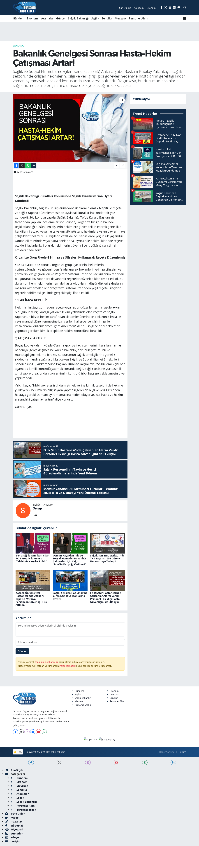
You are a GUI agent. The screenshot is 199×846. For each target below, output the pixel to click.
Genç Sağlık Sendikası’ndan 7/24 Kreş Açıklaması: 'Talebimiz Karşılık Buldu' (32, 558)
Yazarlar (16, 821)
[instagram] (88, 762)
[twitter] (59, 762)
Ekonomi (33, 18)
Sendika (107, 18)
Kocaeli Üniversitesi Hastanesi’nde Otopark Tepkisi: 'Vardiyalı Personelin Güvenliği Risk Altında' (31, 599)
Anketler (17, 833)
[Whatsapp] (44, 731)
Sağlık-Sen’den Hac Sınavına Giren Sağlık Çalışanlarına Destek (70, 596)
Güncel (60, 18)
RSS (19, 751)
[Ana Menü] (184, 18)
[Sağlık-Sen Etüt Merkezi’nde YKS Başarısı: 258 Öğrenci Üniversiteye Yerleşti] (107, 542)
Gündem (18, 18)
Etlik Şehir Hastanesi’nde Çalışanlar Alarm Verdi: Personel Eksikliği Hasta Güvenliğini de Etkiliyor (105, 597)
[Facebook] (15, 731)
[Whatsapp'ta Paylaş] (28, 165)
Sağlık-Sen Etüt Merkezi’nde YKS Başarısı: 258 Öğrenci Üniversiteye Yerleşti (107, 558)
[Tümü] (181, 99)
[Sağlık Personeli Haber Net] (24, 7)
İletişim (15, 841)
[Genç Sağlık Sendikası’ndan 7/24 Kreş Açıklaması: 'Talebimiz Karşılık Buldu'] (33, 542)
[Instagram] (27, 731)
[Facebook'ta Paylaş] (16, 165)
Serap (37, 508)
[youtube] (116, 762)
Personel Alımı (138, 18)
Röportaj (17, 825)
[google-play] (107, 739)
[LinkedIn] (32, 731)
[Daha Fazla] (33, 165)
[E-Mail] (35, 515)
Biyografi (17, 829)
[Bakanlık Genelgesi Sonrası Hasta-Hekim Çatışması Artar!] (70, 128)
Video (15, 817)
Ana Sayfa (17, 770)
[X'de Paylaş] (22, 165)
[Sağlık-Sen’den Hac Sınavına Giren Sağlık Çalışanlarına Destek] (70, 580)
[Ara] (184, 7)
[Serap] (23, 510)
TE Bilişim (181, 751)
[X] (21, 731)
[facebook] (31, 762)
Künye (15, 837)
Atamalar (47, 18)
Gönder (22, 651)
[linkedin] (173, 762)
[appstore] (90, 739)
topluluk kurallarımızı (46, 661)
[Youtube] (38, 731)
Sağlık (95, 18)
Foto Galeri (18, 813)
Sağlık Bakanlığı (78, 18)
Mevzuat (120, 18)
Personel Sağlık (67, 665)
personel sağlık (26, 809)
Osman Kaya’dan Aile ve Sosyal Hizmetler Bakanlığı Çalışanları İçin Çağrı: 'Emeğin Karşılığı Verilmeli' (69, 560)
